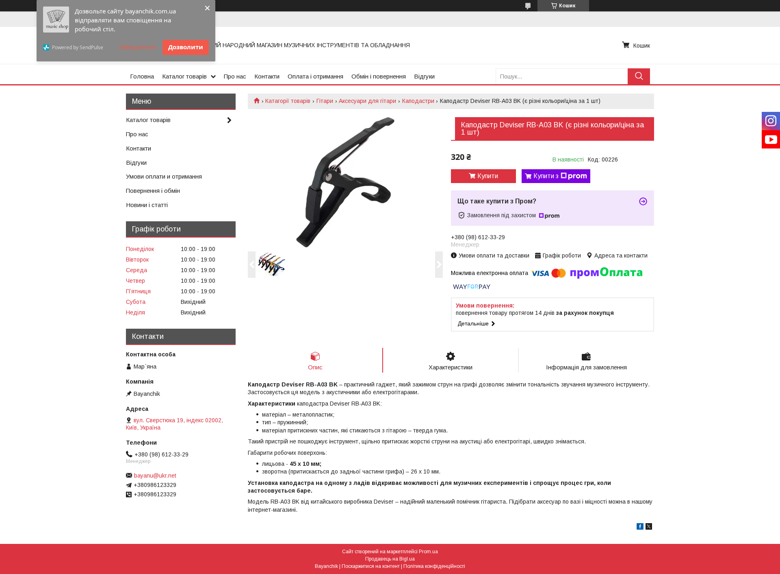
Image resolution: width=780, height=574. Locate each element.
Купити (487, 175)
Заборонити (137, 47)
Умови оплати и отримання (164, 176)
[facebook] (640, 527)
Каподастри (418, 101)
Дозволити (185, 47)
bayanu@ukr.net (155, 475)
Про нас (235, 76)
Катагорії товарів (287, 101)
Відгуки (424, 76)
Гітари (324, 101)
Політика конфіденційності (434, 566)
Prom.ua (428, 551)
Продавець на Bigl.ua (390, 559)
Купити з (546, 175)
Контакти (267, 76)
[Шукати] (639, 76)
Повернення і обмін (153, 190)
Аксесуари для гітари (367, 101)
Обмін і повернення (378, 76)
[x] (649, 527)
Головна (142, 76)
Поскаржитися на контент (371, 566)
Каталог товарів (184, 76)
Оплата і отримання (315, 76)
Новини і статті (147, 204)
